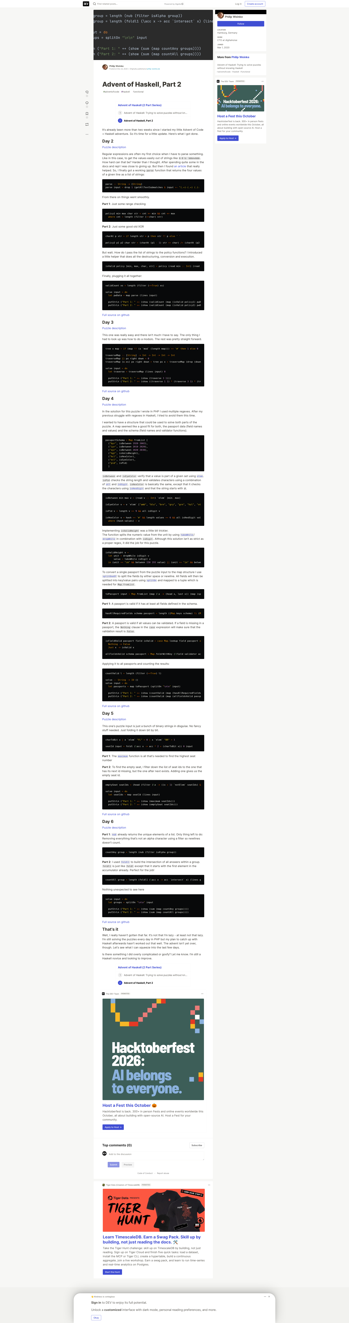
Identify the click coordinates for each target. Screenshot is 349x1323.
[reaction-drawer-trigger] (87, 93)
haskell (125, 91)
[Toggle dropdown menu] (202, 994)
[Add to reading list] (87, 115)
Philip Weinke (116, 66)
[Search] (94, 3)
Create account (255, 3)
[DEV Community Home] (86, 4)
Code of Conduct (145, 1173)
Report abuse (163, 1173)
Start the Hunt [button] (112, 1272)
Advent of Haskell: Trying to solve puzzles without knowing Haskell (239, 68)
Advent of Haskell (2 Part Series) (140, 105)
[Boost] (87, 124)
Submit (113, 1164)
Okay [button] (96, 1317)
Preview (128, 1164)
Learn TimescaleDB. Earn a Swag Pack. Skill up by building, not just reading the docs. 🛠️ (152, 1239)
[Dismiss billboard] (269, 1296)
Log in (238, 3)
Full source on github (115, 315)
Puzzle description (114, 147)
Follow (240, 23)
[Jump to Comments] (87, 104)
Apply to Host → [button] (113, 1127)
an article (180, 166)
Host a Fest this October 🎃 (130, 1105)
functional (138, 91)
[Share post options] (87, 134)
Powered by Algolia (172, 4)
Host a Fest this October (236, 116)
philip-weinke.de (153, 69)
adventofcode (111, 91)
